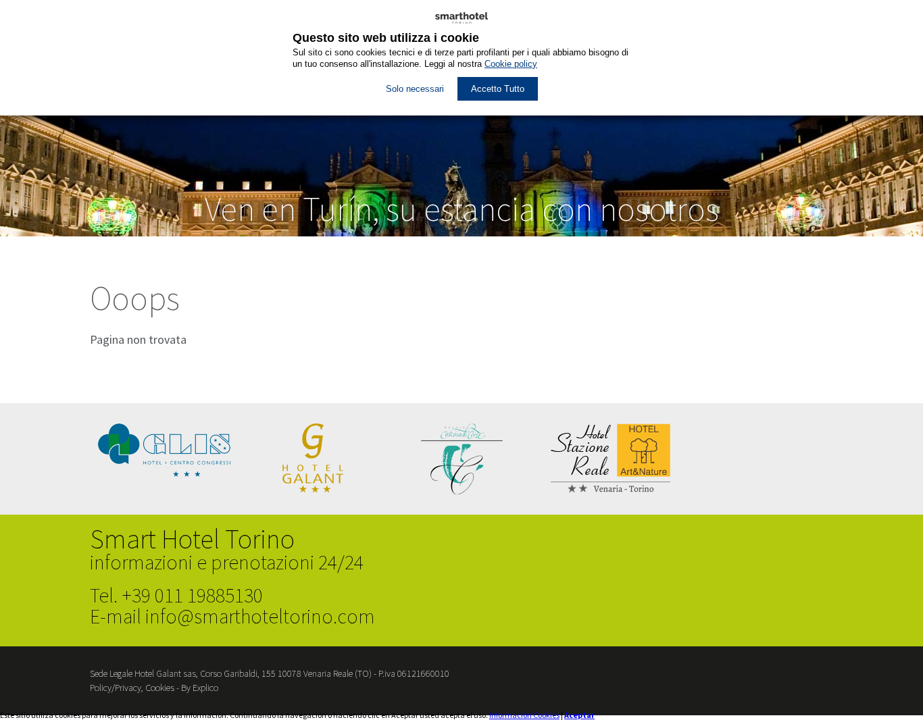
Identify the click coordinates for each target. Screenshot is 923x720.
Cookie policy (510, 64)
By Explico (199, 688)
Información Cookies (524, 715)
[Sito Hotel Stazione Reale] (610, 490)
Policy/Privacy (115, 688)
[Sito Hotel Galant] (312, 489)
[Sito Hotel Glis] (164, 474)
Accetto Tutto (497, 89)
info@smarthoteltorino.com (260, 616)
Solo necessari (415, 89)
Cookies (159, 688)
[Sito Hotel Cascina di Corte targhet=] (462, 491)
